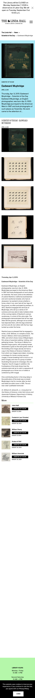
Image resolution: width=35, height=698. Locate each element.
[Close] (32, 8)
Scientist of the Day (8, 36)
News (16, 32)
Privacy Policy (24, 688)
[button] (31, 22)
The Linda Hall (7, 32)
